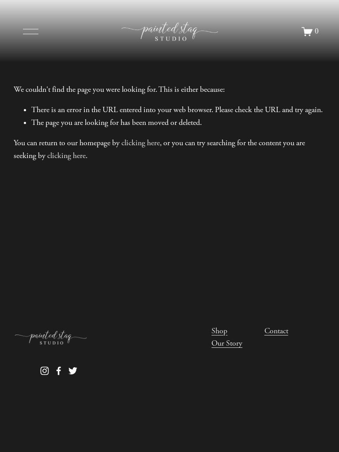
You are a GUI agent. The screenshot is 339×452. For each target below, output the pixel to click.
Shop (219, 331)
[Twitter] (72, 370)
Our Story (226, 343)
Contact (276, 331)
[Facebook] (58, 370)
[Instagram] (44, 370)
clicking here (140, 143)
